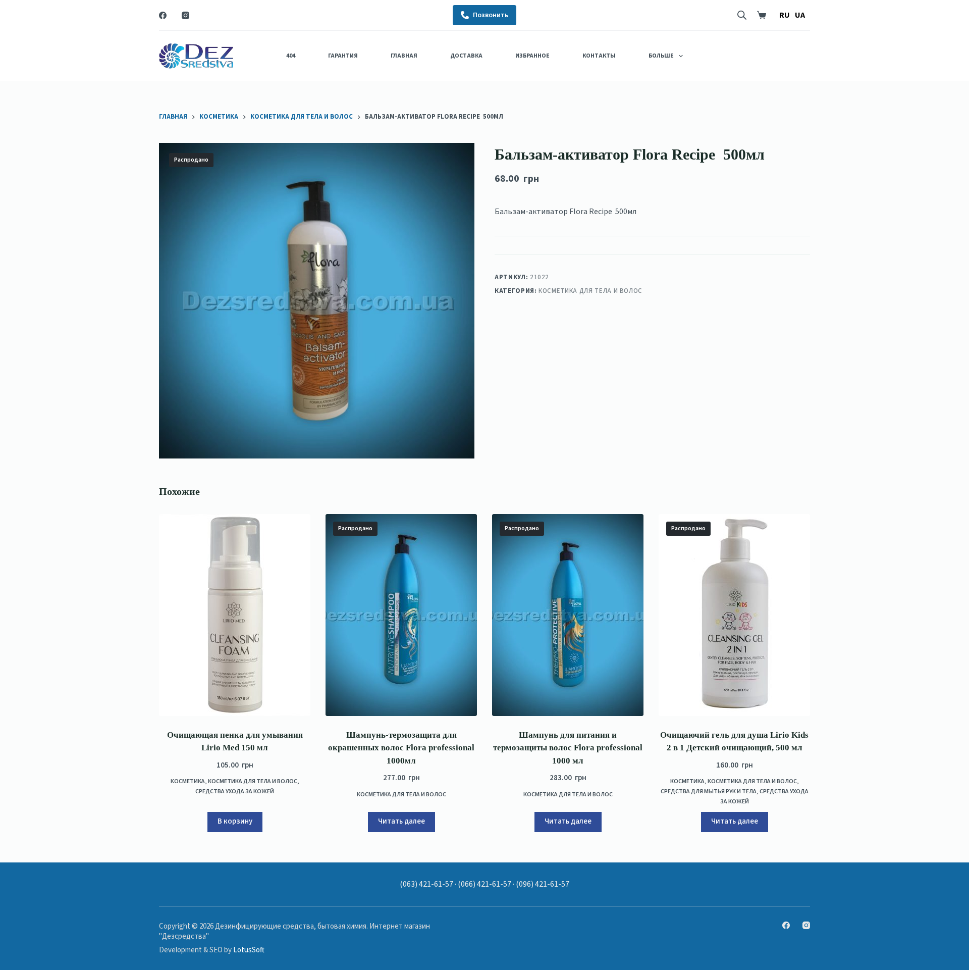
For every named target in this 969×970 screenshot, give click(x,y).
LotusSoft (248, 950)
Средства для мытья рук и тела (709, 791)
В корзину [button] (235, 821)
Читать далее (401, 821)
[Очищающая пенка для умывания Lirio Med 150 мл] (234, 615)
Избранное (532, 56)
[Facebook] (163, 15)
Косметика (188, 781)
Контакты (599, 56)
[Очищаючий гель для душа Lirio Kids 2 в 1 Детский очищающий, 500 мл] (734, 615)
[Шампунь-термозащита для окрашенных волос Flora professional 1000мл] (401, 615)
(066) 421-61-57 (484, 884)
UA (800, 15)
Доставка (466, 56)
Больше (661, 56)
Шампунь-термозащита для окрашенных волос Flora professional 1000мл (401, 747)
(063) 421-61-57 (426, 884)
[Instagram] (185, 15)
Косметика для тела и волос (590, 290)
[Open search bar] (742, 15)
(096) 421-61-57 (542, 884)
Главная (404, 56)
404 (290, 56)
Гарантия (343, 56)
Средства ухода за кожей (234, 791)
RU (784, 15)
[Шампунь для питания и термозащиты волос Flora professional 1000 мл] (567, 615)
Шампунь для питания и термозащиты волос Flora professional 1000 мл (567, 747)
